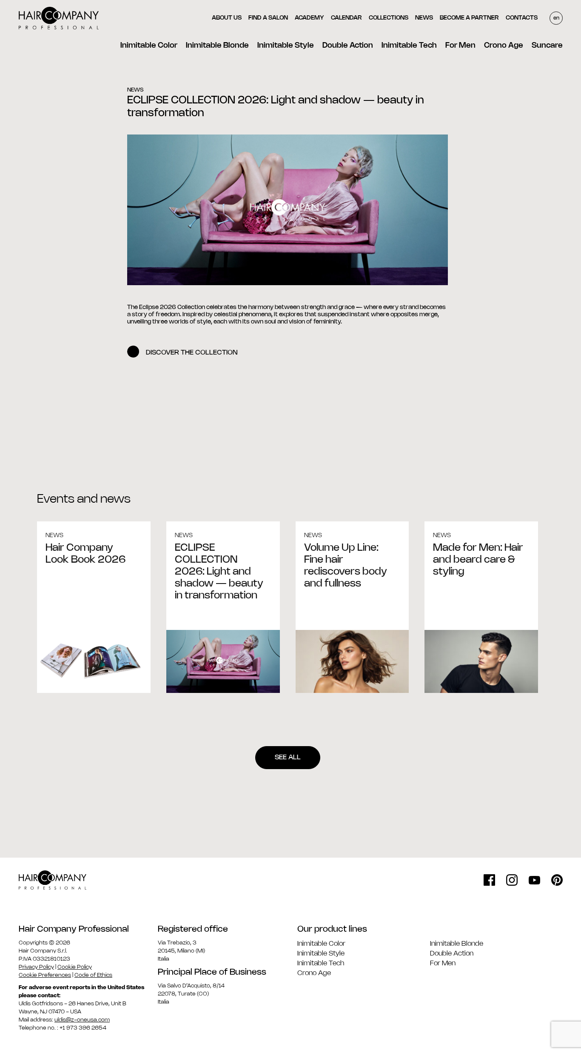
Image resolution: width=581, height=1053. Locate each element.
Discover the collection (192, 352)
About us (227, 18)
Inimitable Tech (409, 45)
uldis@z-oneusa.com (82, 1019)
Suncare (547, 45)
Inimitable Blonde (217, 45)
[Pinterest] (557, 880)
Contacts (522, 18)
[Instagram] (512, 880)
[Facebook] (489, 880)
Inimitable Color (148, 45)
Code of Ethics (93, 975)
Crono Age (503, 45)
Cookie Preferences (45, 975)
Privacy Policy (36, 967)
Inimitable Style (285, 45)
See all (288, 757)
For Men (460, 45)
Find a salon (268, 18)
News (424, 18)
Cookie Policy (74, 967)
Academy (309, 18)
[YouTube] (534, 880)
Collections (388, 18)
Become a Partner (469, 18)
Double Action (347, 45)
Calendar (346, 18)
